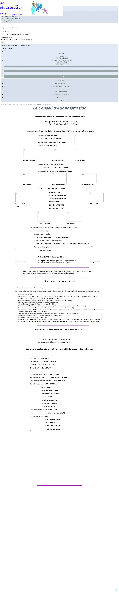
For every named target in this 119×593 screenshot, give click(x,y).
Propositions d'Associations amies (61, 86)
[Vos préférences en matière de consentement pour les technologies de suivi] (116, 590)
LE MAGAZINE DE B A (10, 20)
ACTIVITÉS (61, 80)
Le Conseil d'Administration (12, 18)
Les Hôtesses (8, 22)
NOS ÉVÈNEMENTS (63, 58)
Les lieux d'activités (9, 16)
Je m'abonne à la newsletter (9, 39)
